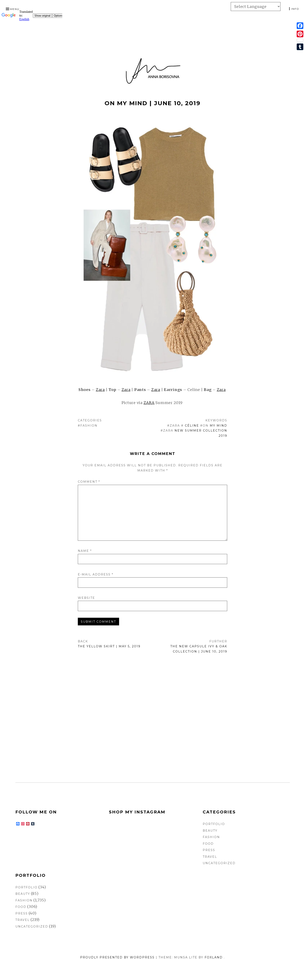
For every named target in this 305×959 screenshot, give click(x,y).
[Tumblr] (300, 47)
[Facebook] (300, 26)
